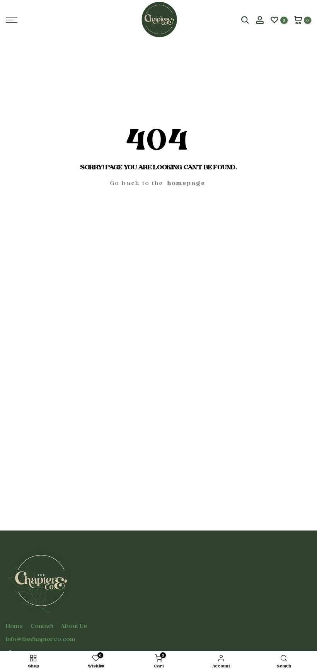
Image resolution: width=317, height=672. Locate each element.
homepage (186, 183)
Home (14, 626)
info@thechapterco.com (40, 639)
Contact (42, 626)
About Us (74, 626)
